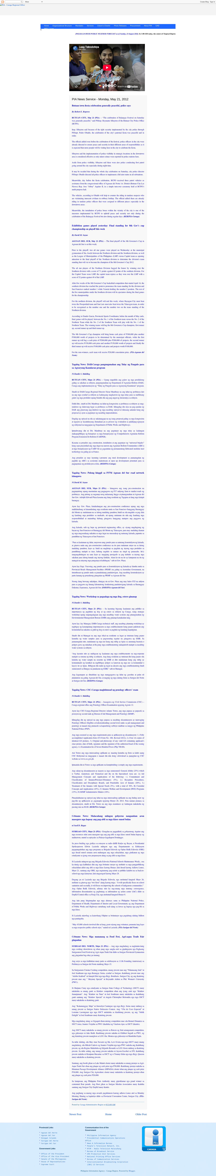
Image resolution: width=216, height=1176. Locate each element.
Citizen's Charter (103, 26)
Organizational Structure (62, 26)
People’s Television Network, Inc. (103, 1146)
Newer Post (75, 1114)
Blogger (132, 1171)
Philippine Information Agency (101, 1135)
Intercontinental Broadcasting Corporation (107, 1162)
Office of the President (52, 1154)
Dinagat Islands (48, 1138)
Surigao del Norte (49, 1141)
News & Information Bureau (99, 1143)
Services (90, 26)
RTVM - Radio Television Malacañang (104, 1149)
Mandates (79, 26)
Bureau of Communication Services (103, 1159)
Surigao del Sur (48, 1143)
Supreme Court (47, 1164)
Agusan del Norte (49, 1133)
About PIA (148, 26)
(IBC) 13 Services (95, 1165)
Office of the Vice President (55, 1156)
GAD (157, 26)
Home (46, 26)
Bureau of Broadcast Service (100, 1151)
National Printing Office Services (103, 1157)
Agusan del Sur (48, 1135)
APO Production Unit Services (101, 1154)
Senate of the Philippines (53, 1159)
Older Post (141, 1114)
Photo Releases (120, 26)
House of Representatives (53, 1162)
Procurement (135, 26)
